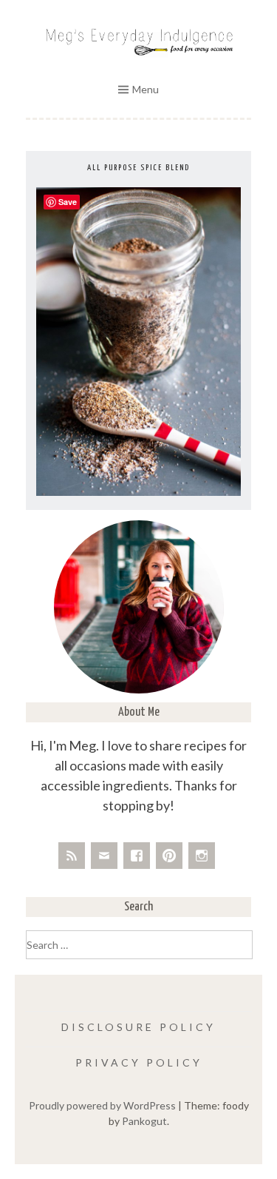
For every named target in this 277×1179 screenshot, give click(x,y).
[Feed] (71, 855)
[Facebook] (136, 855)
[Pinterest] (169, 855)
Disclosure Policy (138, 1027)
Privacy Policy (138, 1062)
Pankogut (144, 1121)
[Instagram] (201, 855)
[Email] (104, 855)
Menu (145, 89)
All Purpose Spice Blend (138, 168)
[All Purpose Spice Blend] (138, 492)
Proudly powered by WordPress (102, 1105)
